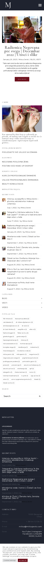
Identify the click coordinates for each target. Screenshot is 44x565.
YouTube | (27, 532)
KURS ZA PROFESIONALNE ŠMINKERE (19, 176)
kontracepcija (26, 343)
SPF (32, 368)
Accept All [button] (22, 560)
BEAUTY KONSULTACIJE (12, 184)
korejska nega (9, 347)
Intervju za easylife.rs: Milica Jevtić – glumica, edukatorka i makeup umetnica (22, 201)
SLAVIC (38, 536)
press (6, 365)
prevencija (16, 365)
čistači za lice (8, 383)
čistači (37, 379)
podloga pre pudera (11, 361)
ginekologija (8, 336)
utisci (6, 379)
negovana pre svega (11, 358)
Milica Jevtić (24, 59)
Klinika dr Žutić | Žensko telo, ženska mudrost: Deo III (20, 497)
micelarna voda (24, 351)
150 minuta (7, 318)
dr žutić (25, 326)
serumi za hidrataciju (32, 365)
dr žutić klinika (9, 329)
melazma (34, 347)
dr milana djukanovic (24, 322)
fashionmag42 (9, 333)
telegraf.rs (7, 372)
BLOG (32, 59)
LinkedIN (37, 534)
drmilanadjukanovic (11, 326)
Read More (22, 79)
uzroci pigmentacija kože (21, 379)
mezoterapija (9, 351)
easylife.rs (22, 329)
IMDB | (32, 536)
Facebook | (28, 534)
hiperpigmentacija (10, 340)
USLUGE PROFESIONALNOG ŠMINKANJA (20, 180)
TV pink (24, 376)
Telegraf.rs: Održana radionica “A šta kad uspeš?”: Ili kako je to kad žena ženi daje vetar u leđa (24, 214)
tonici (32, 372)
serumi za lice (9, 368)
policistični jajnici (29, 361)
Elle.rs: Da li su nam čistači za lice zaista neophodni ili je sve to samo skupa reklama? (24, 271)
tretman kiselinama (11, 376)
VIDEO (5, 307)
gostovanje (22, 336)
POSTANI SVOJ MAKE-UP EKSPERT (17, 166)
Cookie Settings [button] (10, 560)
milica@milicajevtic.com (30, 527)
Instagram (37, 532)
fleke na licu (23, 333)
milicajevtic (22, 354)
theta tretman (21, 372)
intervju (24, 340)
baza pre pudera (22, 318)
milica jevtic (8, 354)
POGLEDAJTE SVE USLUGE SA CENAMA (19, 152)
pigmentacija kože (30, 358)
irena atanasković (10, 343)
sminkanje (22, 368)
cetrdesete (8, 322)
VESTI (38, 59)
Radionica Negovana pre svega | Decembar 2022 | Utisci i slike (18, 480)
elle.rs (32, 329)
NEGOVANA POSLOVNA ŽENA (15, 162)
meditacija (23, 347)
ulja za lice (35, 376)
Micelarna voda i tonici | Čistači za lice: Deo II (21, 489)
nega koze (34, 354)
